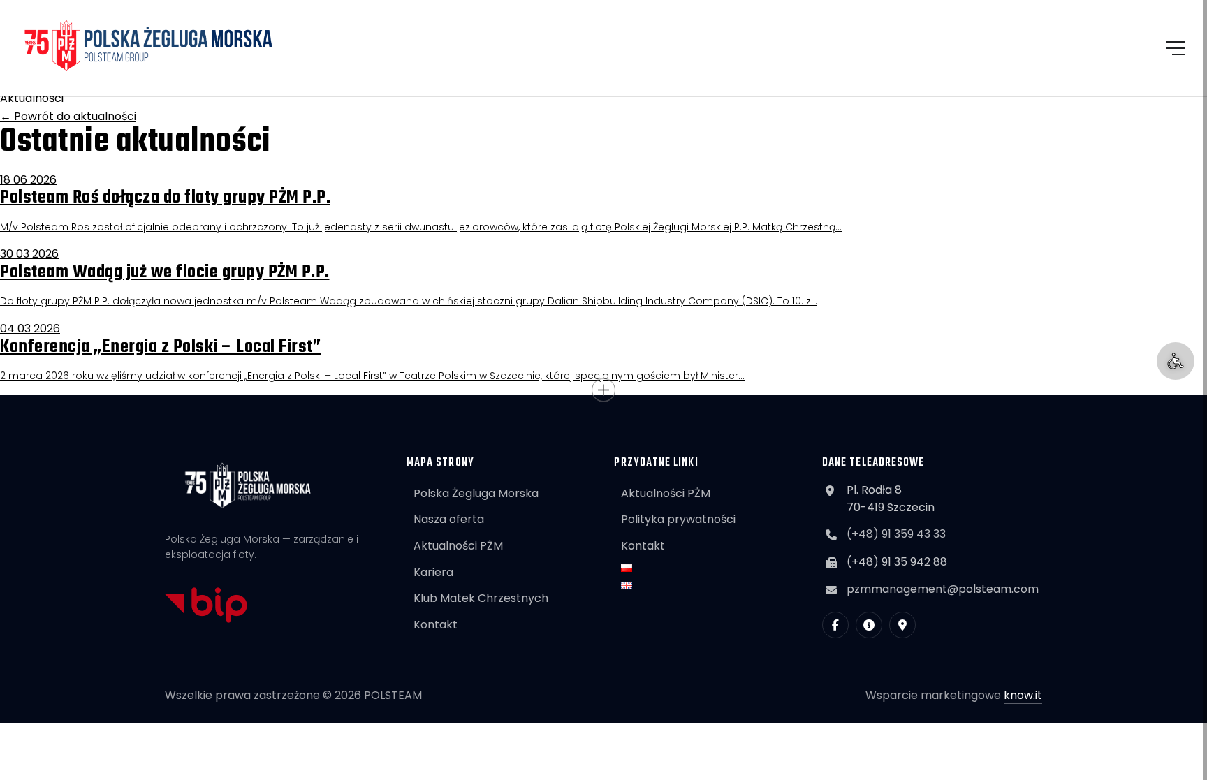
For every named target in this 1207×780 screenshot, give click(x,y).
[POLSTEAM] (149, 45)
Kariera (433, 572)
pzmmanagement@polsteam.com (943, 589)
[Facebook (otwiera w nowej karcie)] (835, 625)
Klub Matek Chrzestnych (481, 598)
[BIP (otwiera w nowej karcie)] (869, 625)
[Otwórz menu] (1175, 48)
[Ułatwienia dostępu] (1175, 361)
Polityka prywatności (678, 519)
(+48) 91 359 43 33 (896, 534)
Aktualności (32, 98)
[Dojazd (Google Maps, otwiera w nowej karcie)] (902, 625)
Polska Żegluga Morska (476, 493)
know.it (1023, 695)
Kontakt (436, 625)
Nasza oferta (449, 519)
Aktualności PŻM (458, 546)
